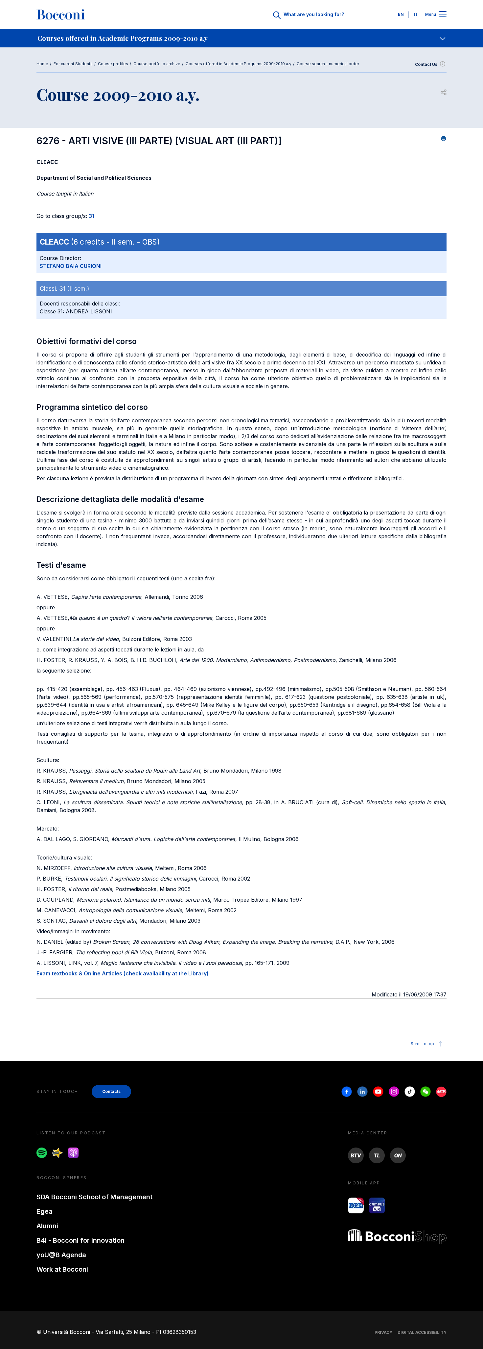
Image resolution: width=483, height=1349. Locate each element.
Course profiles (113, 63)
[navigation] (241, 38)
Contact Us (426, 64)
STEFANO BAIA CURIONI (71, 266)
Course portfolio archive (156, 63)
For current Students (73, 63)
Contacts (111, 1091)
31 (91, 216)
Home (42, 63)
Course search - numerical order (328, 63)
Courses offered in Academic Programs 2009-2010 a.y (238, 63)
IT (416, 14)
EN (401, 14)
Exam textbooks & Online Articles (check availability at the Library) (122, 973)
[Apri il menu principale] (443, 14)
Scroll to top (422, 1043)
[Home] (60, 14)
